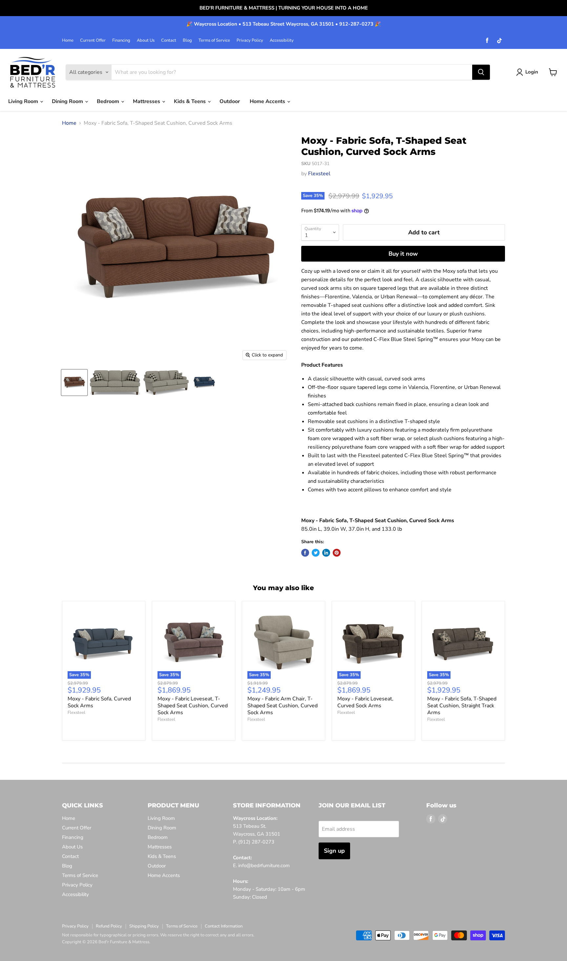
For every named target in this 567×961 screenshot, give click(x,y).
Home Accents (268, 101)
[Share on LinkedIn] (326, 553)
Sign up (334, 851)
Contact (168, 40)
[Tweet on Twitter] (316, 553)
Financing (121, 40)
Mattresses (147, 101)
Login (531, 72)
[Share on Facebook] (305, 553)
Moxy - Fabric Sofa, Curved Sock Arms (99, 702)
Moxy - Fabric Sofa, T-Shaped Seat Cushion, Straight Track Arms (461, 705)
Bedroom (108, 101)
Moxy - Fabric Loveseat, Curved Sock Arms (365, 702)
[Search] (481, 72)
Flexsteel (319, 173)
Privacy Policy (250, 40)
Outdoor (230, 101)
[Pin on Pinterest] (337, 553)
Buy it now (403, 254)
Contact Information (223, 926)
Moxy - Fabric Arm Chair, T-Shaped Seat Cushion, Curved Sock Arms (282, 705)
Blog (187, 40)
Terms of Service (214, 40)
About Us (146, 40)
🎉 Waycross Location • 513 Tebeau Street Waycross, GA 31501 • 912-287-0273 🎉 (283, 24)
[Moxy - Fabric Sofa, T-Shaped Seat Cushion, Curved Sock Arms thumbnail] (74, 382)
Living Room (23, 101)
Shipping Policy (144, 926)
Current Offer (93, 40)
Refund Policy (109, 926)
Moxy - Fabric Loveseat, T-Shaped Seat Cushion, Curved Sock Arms (193, 705)
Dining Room (68, 101)
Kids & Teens (190, 101)
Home (68, 40)
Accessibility (282, 40)
